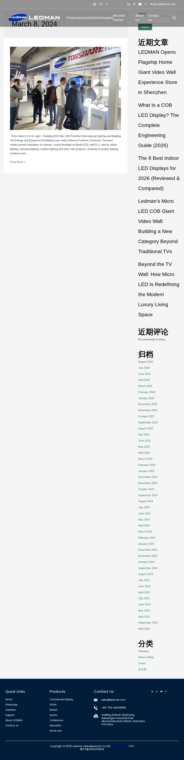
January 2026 (146, 398)
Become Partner (119, 18)
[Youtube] (161, 691)
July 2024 (144, 507)
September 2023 (148, 568)
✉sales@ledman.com (163, 4)
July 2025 (144, 434)
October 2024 (146, 489)
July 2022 (144, 598)
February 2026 (146, 392)
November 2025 (147, 410)
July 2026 (144, 367)
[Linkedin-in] (152, 691)
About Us (139, 18)
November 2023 (147, 555)
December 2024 (147, 476)
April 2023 (144, 592)
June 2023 (144, 586)
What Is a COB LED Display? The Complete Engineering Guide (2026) (158, 125)
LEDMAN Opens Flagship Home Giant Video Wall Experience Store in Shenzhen (157, 72)
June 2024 (144, 513)
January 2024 (146, 543)
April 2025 (144, 452)
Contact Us (153, 18)
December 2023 (147, 549)
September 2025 (148, 422)
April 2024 (144, 525)
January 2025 (146, 471)
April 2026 (144, 379)
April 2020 (144, 628)
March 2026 (145, 385)
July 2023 (144, 580)
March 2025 (145, 458)
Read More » (17, 161)
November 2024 (147, 483)
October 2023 (146, 561)
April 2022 (144, 616)
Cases (83, 18)
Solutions (95, 18)
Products (72, 18)
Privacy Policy (119, 746)
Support (107, 18)
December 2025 (147, 404)
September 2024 (148, 495)
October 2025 (146, 416)
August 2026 (145, 361)
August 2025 (145, 428)
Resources (150, 54)
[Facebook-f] (157, 691)
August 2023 (145, 574)
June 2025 (144, 440)
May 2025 (144, 446)
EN (101, 4)
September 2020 (148, 622)
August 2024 (145, 501)
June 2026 (144, 373)
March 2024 (145, 531)
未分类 (142, 669)
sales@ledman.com (113, 700)
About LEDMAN (153, 33)
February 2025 (146, 464)
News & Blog (151, 44)
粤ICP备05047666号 (92, 749)
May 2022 (144, 610)
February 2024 (146, 537)
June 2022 (144, 604)
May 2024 (144, 519)
